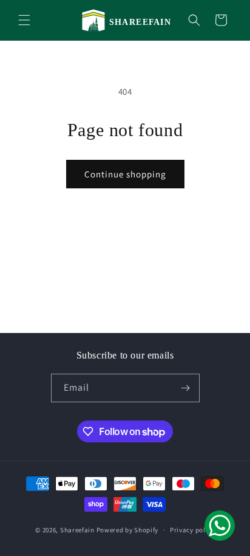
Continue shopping (125, 174)
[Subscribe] (185, 388)
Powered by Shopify (127, 530)
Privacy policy (192, 530)
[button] (24, 20)
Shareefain (77, 530)
